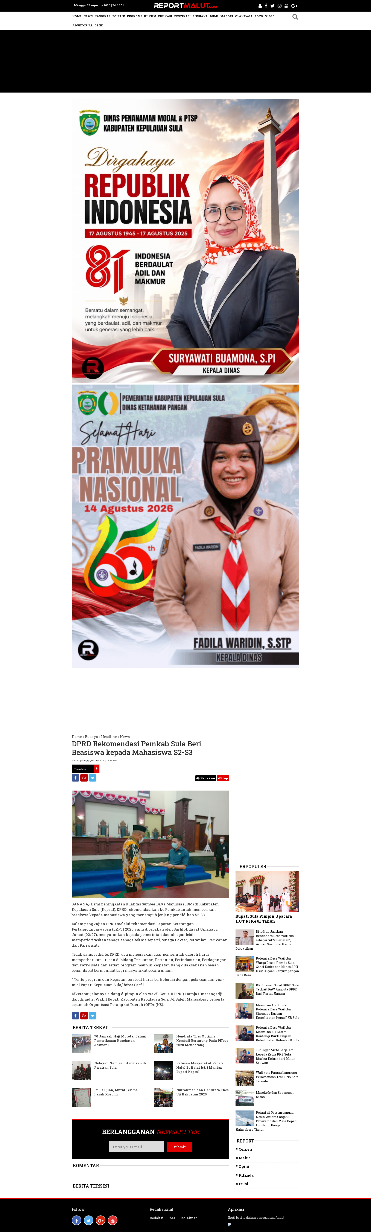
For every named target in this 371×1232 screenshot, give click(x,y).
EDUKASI (165, 16)
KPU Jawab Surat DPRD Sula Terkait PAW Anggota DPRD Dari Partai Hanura (277, 989)
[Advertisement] (185, 62)
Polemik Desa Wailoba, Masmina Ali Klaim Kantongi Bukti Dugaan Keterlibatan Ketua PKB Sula (277, 1033)
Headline (109, 736)
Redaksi (156, 1218)
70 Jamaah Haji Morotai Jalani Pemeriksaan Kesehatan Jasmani (120, 1040)
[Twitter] (92, 778)
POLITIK (118, 16)
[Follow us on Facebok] (76, 1220)
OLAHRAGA (244, 16)
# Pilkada (245, 1175)
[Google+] (84, 778)
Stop (223, 778)
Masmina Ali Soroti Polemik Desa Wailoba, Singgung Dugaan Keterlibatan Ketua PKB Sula (277, 1011)
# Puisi (242, 1183)
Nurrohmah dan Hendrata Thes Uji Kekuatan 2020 (202, 1092)
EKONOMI (134, 16)
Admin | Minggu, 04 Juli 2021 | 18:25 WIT (94, 760)
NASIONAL (102, 16)
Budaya (91, 736)
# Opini (242, 1166)
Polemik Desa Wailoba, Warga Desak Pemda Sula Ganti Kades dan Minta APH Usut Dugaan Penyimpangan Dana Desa (267, 966)
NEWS (88, 16)
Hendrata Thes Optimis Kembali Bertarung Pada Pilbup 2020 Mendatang (202, 1040)
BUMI (214, 16)
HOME (77, 16)
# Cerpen (244, 1149)
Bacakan (207, 778)
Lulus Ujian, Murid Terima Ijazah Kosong (116, 1092)
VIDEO (270, 16)
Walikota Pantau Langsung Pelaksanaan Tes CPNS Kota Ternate (277, 1077)
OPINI (98, 25)
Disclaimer (187, 1218)
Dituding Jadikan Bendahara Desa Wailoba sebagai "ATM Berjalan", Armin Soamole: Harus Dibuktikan (265, 939)
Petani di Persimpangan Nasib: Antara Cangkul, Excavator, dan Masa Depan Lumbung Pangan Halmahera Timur (266, 1120)
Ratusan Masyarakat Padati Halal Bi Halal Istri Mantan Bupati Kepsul (199, 1067)
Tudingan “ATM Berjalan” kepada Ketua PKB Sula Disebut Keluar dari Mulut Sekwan (275, 1056)
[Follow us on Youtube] (112, 1220)
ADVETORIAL (82, 25)
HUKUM (150, 16)
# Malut (243, 1157)
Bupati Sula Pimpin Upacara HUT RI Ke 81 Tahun (264, 919)
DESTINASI (182, 16)
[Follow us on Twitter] (88, 1220)
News (125, 736)
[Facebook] (75, 778)
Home (77, 736)
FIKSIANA (200, 16)
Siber (170, 1218)
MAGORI (226, 16)
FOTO (259, 16)
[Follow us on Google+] (100, 1220)
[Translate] (96, 769)
